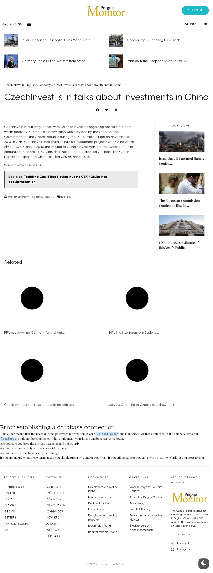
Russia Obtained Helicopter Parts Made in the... (57, 40)
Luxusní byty (96, 509)
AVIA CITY (52, 524)
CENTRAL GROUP (15, 487)
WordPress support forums (186, 457)
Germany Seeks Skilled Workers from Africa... (55, 61)
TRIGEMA (10, 493)
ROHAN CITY (53, 487)
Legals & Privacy (140, 509)
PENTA (8, 499)
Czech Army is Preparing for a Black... (154, 40)
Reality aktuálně (98, 503)
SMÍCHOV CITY (55, 493)
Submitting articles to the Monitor (146, 517)
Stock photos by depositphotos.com (142, 528)
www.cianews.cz (29, 165)
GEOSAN (10, 511)
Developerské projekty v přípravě (103, 517)
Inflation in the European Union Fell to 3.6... (158, 61)
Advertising (137, 503)
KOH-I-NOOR (54, 511)
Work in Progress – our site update (146, 489)
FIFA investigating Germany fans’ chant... (34, 332)
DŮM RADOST (54, 536)
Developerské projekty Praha (102, 489)
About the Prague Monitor (146, 497)
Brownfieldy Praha (99, 526)
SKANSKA (10, 505)
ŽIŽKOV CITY (53, 499)
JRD (7, 530)
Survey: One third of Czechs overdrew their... (142, 404)
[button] (195, 10)
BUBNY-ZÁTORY (55, 505)
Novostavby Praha (99, 497)
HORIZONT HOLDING (17, 524)
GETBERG (10, 517)
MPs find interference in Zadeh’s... (134, 332)
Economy (66, 197)
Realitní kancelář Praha (102, 532)
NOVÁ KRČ (52, 517)
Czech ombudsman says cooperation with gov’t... (41, 404)
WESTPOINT (53, 530)
